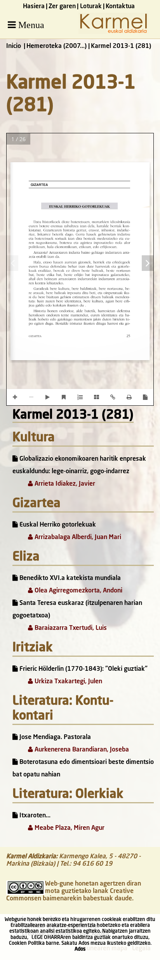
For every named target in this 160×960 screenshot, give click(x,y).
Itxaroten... (34, 816)
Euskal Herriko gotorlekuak (57, 525)
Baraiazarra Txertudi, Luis (70, 628)
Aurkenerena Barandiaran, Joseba (81, 750)
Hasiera (34, 7)
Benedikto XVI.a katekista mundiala (69, 578)
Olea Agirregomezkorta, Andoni (77, 591)
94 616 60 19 (92, 864)
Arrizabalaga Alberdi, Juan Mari (77, 537)
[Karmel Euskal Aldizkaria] (113, 32)
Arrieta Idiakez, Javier (64, 484)
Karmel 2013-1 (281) (73, 415)
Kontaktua (120, 7)
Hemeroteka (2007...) (56, 46)
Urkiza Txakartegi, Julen (67, 682)
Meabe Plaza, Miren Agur (68, 828)
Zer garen (62, 7)
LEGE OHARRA (47, 937)
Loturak (91, 7)
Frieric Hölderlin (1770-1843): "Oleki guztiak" (83, 669)
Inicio (13, 46)
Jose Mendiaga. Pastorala (54, 737)
